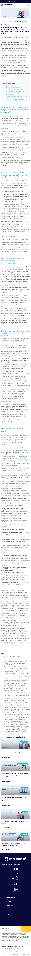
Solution (9, 901)
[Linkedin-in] (14, 869)
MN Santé (4, 21)
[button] (28, 4)
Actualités (9, 914)
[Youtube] (17, 869)
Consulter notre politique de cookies (11, 943)
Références (10, 905)
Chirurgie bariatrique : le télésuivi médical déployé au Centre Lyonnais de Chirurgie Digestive (14, 799)
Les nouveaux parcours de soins (15, 99)
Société (9, 910)
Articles (10, 21)
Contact (9, 919)
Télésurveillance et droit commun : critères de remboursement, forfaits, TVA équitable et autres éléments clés (15, 775)
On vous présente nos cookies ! (11, 948)
